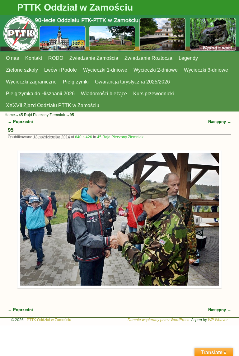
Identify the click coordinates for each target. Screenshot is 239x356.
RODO (55, 58)
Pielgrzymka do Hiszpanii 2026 (40, 93)
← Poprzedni (20, 121)
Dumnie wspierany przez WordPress (158, 320)
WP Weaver (218, 320)
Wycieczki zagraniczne (31, 81)
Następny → (219, 121)
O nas (12, 58)
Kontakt (33, 58)
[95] (120, 219)
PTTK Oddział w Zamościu (75, 7)
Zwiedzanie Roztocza (148, 58)
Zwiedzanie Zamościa (93, 58)
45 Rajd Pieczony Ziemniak (42, 115)
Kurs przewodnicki (153, 93)
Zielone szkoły (22, 70)
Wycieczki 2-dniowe (156, 70)
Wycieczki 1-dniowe (105, 70)
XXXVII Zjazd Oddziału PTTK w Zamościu (52, 105)
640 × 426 (83, 137)
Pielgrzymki (76, 81)
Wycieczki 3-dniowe (206, 70)
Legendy (188, 58)
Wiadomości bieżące (104, 93)
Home (10, 115)
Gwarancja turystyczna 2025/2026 (132, 81)
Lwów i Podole (60, 70)
